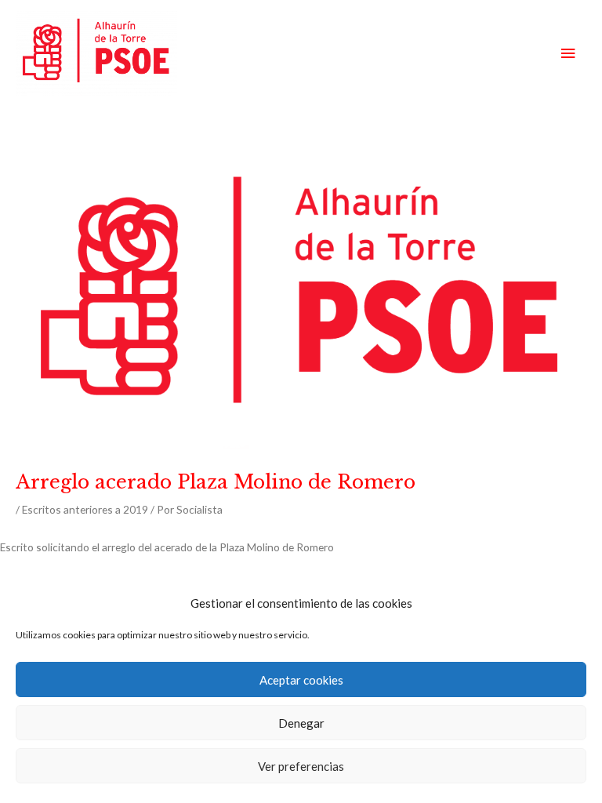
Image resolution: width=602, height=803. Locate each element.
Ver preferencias (301, 766)
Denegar (301, 723)
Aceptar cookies (301, 680)
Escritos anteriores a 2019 (85, 509)
